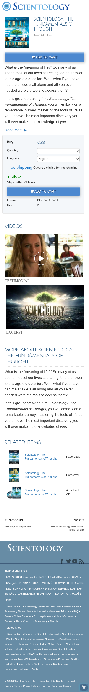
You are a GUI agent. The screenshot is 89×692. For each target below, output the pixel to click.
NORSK (37, 588)
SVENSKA (50, 588)
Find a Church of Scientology (31, 621)
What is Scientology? (17, 639)
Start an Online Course (51, 644)
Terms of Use (47, 686)
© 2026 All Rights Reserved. (40, 681)
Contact (9, 621)
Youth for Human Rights (47, 664)
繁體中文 (60, 583)
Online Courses (22, 616)
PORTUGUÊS (73, 593)
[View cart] (84, 687)
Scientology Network (48, 634)
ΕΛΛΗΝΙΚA (43, 593)
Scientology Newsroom (44, 639)
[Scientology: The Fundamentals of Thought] (14, 456)
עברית (23, 583)
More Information (64, 616)
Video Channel (71, 606)
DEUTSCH (12, 588)
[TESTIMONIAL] (44, 255)
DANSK (75, 577)
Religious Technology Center (20, 644)
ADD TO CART (46, 57)
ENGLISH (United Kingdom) (53, 577)
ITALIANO (57, 593)
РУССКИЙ (46, 583)
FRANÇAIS (11, 583)
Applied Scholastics (28, 659)
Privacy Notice (13, 686)
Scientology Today (15, 611)
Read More (14, 130)
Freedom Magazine (15, 654)
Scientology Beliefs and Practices (42, 606)
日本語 (34, 583)
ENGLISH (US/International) (20, 577)
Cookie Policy (30, 686)
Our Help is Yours (43, 616)
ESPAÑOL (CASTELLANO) (20, 593)
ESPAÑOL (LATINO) (69, 588)
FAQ (76, 611)
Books (8, 616)
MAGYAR (26, 588)
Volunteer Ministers (60, 611)
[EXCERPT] (45, 307)
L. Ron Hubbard (13, 606)
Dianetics (29, 634)
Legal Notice (64, 686)
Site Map (54, 621)
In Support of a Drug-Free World (59, 659)
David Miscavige (68, 639)
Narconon (10, 659)
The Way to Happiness (51, 654)
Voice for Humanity (37, 611)
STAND (32, 654)
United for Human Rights (18, 664)
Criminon (71, 654)
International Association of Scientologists (50, 649)
